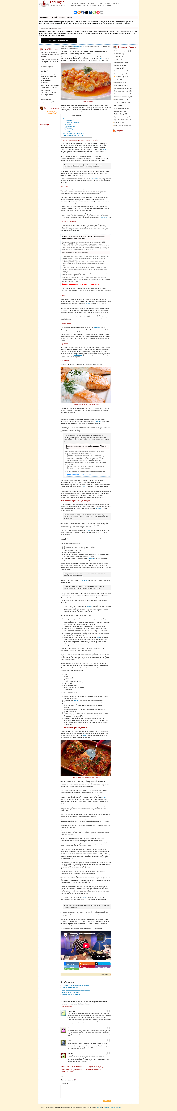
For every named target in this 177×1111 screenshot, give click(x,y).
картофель (97, 327)
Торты (118, 56)
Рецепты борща (121, 76)
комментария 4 (105, 974)
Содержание (95, 5)
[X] (103, 963)
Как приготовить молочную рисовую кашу (76, 990)
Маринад (104, 217)
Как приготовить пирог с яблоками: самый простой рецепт (50, 54)
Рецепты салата (119, 85)
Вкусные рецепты (120, 62)
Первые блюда (119, 74)
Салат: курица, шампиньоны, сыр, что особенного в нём (48, 101)
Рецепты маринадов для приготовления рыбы (76, 119)
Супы (117, 79)
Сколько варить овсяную (70, 987)
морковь (88, 303)
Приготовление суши (121, 120)
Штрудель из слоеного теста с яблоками (75, 985)
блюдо (105, 149)
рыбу (98, 637)
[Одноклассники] (87, 963)
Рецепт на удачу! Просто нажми (52, 112)
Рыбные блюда (77, 46)
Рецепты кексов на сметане (71, 994)
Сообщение (65, 1083)
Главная (74, 4)
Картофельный (69, 126)
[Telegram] (71, 966)
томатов (91, 558)
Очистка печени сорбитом (70, 992)
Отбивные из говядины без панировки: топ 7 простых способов (50, 61)
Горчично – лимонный (71, 122)
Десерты (117, 105)
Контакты (92, 4)
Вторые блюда (119, 65)
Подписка (107, 5)
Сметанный (68, 130)
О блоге (83, 4)
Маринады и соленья (121, 91)
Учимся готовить (119, 71)
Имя (62, 1076)
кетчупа (104, 797)
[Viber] (103, 966)
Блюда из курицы (121, 102)
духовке (84, 897)
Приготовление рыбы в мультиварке (73, 133)
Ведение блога (119, 82)
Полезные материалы (121, 94)
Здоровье (117, 122)
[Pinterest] (87, 966)
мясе (101, 58)
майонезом (78, 355)
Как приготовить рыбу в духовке (72, 135)
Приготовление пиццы (121, 88)
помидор (98, 421)
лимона (76, 700)
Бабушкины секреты (121, 51)
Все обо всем (118, 111)
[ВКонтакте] (71, 963)
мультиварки (85, 580)
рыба (83, 486)
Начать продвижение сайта (58, 40)
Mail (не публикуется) (68, 1080)
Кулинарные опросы (79, 5)
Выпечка (117, 54)
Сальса (67, 131)
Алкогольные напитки (121, 97)
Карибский (68, 128)
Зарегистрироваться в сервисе (78, 474)
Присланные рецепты (121, 125)
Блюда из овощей (120, 108)
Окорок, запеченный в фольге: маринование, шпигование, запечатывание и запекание (48, 78)
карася (88, 606)
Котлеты (118, 68)
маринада (94, 179)
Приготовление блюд (121, 117)
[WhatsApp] (71, 969)
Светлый (67, 124)
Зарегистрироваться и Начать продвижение (80, 284)
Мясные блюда (119, 99)
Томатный (68, 120)
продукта (98, 508)
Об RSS (100, 4)
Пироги (118, 59)
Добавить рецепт (112, 4)
